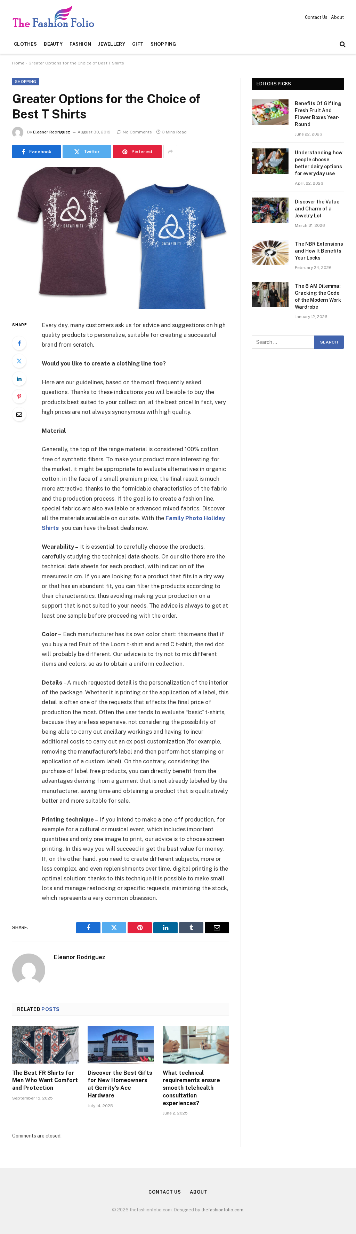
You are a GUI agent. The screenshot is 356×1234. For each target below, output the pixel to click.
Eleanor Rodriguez (51, 132)
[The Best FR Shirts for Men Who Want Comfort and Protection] (45, 1044)
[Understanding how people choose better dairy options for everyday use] (270, 161)
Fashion (80, 44)
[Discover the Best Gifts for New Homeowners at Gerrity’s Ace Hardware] (121, 1044)
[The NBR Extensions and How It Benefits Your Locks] (270, 252)
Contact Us (316, 17)
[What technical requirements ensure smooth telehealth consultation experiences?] (196, 1044)
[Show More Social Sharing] (170, 151)
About (337, 17)
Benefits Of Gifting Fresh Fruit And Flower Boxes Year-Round (318, 114)
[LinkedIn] (19, 379)
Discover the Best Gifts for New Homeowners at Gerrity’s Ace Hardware (120, 1084)
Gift (137, 44)
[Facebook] (19, 343)
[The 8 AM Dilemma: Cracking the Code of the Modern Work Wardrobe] (270, 294)
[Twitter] (19, 361)
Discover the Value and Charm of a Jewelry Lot (317, 208)
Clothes (25, 44)
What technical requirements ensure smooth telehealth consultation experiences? (191, 1088)
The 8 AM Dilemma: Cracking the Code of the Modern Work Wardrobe (318, 296)
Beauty (53, 44)
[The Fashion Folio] (55, 17)
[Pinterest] (19, 396)
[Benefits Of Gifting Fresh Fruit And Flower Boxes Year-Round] (270, 112)
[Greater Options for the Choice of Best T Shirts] (120, 238)
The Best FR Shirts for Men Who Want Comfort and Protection (45, 1081)
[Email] (19, 414)
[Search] (342, 44)
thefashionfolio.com (222, 1209)
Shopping (163, 44)
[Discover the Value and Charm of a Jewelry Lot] (270, 210)
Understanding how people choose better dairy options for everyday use (318, 163)
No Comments (137, 132)
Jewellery (111, 44)
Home (18, 63)
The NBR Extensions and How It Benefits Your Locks (319, 251)
